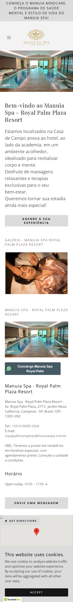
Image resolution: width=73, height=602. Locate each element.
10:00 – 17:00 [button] (34, 484)
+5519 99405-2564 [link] (25, 426)
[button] (9, 37)
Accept (36, 592)
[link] (36, 37)
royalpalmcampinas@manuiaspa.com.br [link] (36, 436)
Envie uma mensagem (36, 503)
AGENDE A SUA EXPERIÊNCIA (36, 221)
